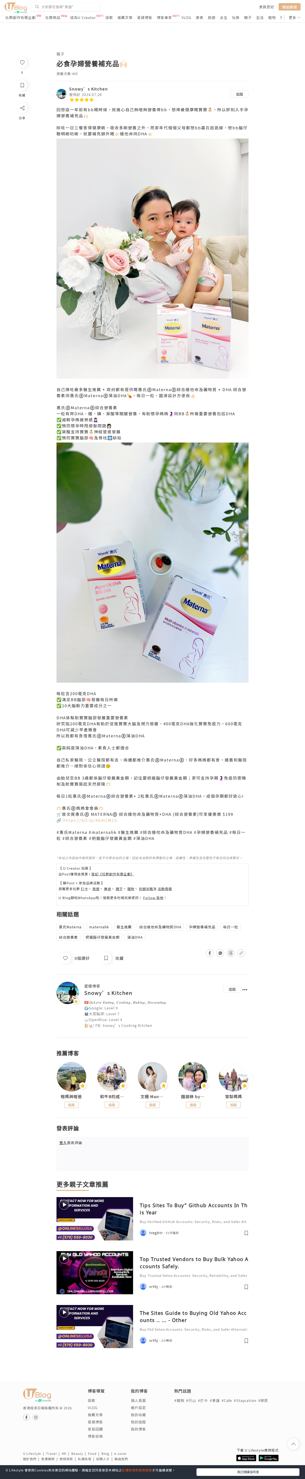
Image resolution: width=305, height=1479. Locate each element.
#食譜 (215, 1400)
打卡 (84, 888)
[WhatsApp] (22, 132)
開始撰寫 (289, 6)
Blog (107, 1453)
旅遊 (211, 17)
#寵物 (179, 1400)
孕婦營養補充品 (202, 926)
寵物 (272, 17)
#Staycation (245, 1400)
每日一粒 (230, 926)
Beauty (79, 1453)
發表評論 (70, 1142)
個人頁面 (138, 1400)
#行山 (191, 1400)
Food (94, 1453)
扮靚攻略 (146, 888)
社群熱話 (53, 17)
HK (66, 1453)
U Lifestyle (34, 1453)
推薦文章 (125, 17)
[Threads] (22, 145)
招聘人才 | (105, 1459)
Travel (54, 1453)
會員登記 (266, 6)
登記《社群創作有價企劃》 (112, 874)
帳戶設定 (138, 1407)
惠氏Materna (70, 926)
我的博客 (138, 1429)
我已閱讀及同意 (248, 1472)
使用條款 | (69, 1459)
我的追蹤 (138, 1421)
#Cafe (226, 1400)
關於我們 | (32, 1459)
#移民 (263, 1400)
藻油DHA (135, 937)
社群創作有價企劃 (20, 17)
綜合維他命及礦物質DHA (160, 926)
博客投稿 (95, 1436)
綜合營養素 (68, 937)
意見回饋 (95, 1429)
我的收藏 (138, 1414)
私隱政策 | (87, 1459)
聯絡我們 (122, 1459)
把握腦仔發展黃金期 (103, 937)
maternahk (99, 926)
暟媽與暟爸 (71, 1096)
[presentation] (56, 1078)
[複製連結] (22, 158)
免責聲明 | (50, 1459)
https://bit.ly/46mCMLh (91, 820)
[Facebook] (22, 120)
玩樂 (236, 17)
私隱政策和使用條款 (137, 1470)
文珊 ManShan (152, 1096)
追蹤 (239, 94)
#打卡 (203, 1400)
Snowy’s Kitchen (88, 89)
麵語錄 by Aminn (193, 1096)
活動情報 (165, 888)
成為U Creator (83, 17)
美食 (199, 17)
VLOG (186, 17)
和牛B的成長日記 (112, 1096)
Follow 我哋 (153, 897)
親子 (248, 17)
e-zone (121, 1453)
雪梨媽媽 (233, 1096)
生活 (260, 17)
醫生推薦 (124, 926)
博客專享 (164, 17)
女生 (224, 17)
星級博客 (144, 17)
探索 (109, 17)
